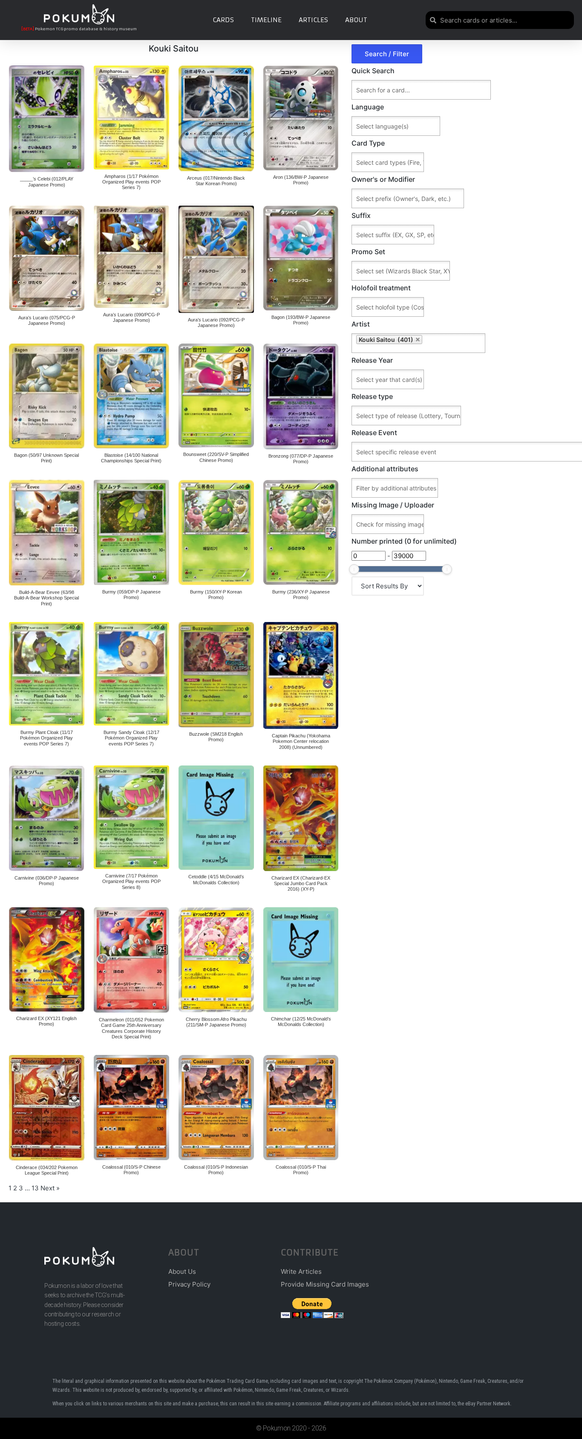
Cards (223, 20)
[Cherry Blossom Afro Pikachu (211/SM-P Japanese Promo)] (216, 959)
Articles (313, 20)
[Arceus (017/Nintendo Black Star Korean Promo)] (216, 118)
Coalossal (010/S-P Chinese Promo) (131, 1169)
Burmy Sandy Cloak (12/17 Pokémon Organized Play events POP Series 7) (131, 738)
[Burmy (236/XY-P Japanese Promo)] (301, 532)
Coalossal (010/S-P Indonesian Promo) (216, 1169)
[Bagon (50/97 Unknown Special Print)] (46, 396)
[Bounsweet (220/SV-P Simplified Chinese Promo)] (216, 396)
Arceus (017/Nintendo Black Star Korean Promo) (216, 180)
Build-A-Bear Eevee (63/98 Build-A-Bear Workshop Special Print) (46, 598)
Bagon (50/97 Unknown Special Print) (46, 458)
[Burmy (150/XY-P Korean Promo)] (216, 532)
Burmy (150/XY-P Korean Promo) (216, 594)
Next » (50, 1188)
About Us (182, 1271)
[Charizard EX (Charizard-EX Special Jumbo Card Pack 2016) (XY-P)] (301, 818)
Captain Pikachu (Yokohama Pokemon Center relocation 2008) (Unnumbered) (301, 741)
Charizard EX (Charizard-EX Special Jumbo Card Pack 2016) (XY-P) (300, 883)
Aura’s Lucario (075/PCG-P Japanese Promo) (46, 320)
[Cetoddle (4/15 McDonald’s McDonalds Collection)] (216, 817)
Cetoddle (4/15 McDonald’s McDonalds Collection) (216, 879)
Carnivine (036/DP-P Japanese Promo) (46, 880)
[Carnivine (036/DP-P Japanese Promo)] (46, 818)
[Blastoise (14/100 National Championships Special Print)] (131, 396)
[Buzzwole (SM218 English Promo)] (216, 674)
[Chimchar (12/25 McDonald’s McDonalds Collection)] (301, 959)
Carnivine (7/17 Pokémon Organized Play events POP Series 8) (131, 881)
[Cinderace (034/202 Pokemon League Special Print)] (46, 1108)
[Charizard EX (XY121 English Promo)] (46, 959)
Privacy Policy (189, 1284)
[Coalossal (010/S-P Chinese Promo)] (131, 1107)
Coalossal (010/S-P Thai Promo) (301, 1169)
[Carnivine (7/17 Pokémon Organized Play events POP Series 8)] (131, 817)
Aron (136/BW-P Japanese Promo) (300, 180)
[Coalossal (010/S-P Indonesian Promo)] (216, 1107)
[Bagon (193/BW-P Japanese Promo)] (301, 258)
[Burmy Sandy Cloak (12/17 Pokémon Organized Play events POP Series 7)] (131, 673)
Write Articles (301, 1271)
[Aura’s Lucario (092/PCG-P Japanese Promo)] (216, 259)
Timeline (266, 20)
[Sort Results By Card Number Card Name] (388, 586)
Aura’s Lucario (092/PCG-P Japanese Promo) (216, 322)
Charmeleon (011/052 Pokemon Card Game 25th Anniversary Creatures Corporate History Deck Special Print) (131, 1028)
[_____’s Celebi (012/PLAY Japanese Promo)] (46, 119)
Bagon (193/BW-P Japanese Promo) (300, 320)
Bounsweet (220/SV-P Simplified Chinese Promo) (216, 457)
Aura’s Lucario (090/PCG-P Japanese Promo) (131, 317)
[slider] (354, 569)
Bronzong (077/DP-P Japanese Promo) (300, 458)
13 (35, 1188)
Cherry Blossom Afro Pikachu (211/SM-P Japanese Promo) (216, 1022)
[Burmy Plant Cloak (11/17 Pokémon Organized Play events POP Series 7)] (46, 673)
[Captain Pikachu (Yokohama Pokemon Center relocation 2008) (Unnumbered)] (301, 675)
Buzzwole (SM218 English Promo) (216, 736)
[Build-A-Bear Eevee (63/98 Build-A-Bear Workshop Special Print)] (46, 532)
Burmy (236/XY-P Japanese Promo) (301, 594)
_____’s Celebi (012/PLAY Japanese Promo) (46, 181)
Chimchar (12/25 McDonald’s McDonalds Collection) (301, 1021)
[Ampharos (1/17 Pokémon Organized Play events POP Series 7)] (131, 117)
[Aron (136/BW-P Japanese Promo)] (301, 118)
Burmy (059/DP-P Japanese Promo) (131, 594)
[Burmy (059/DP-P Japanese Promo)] (131, 532)
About (356, 20)
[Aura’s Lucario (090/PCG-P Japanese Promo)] (131, 257)
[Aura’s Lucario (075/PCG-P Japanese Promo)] (46, 258)
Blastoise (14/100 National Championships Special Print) (131, 458)
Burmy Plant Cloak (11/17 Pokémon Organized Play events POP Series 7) (46, 738)
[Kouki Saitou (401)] (462, 343)
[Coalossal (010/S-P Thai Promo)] (301, 1107)
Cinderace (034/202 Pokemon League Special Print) (47, 1170)
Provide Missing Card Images (325, 1284)
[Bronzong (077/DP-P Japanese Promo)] (301, 396)
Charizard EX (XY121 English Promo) (46, 1021)
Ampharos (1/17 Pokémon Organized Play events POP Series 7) (131, 182)
